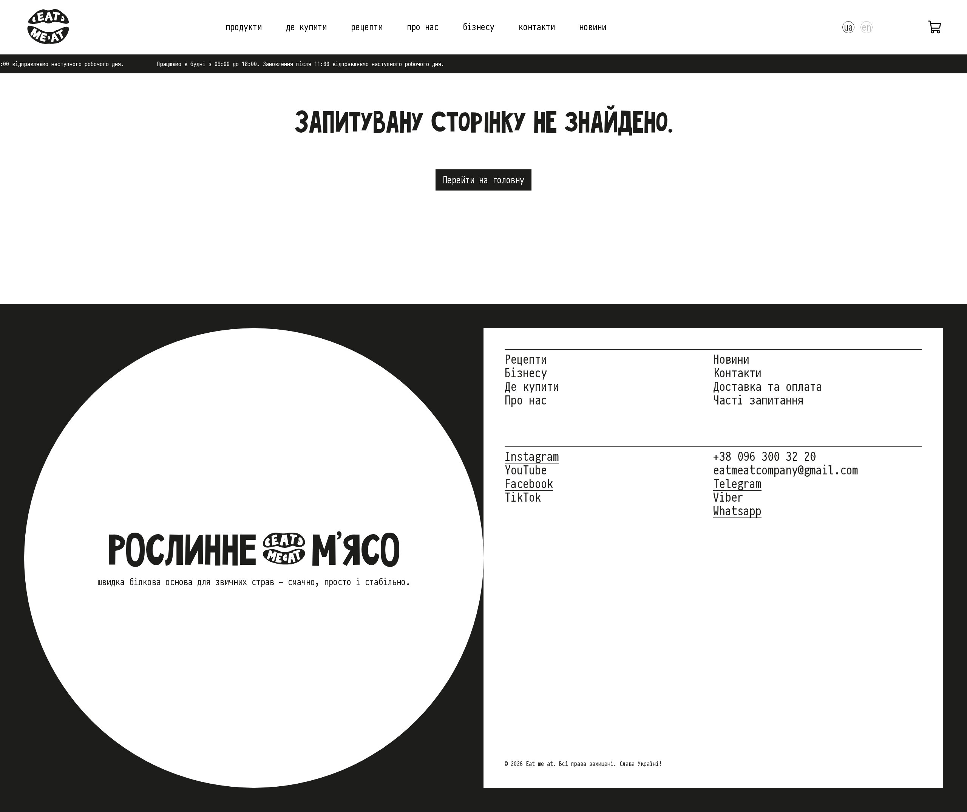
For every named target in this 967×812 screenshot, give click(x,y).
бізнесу (478, 27)
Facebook (529, 483)
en (866, 27)
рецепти (367, 27)
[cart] (935, 27)
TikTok (523, 497)
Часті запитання (758, 400)
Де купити (532, 386)
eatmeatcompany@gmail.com (785, 470)
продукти (244, 27)
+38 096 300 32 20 (764, 456)
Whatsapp (737, 511)
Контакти (737, 373)
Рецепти (526, 359)
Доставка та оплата (767, 386)
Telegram (737, 483)
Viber (728, 497)
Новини (731, 359)
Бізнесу (526, 373)
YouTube (526, 470)
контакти (537, 27)
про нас (423, 27)
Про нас (526, 400)
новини (592, 27)
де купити (306, 27)
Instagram (532, 456)
